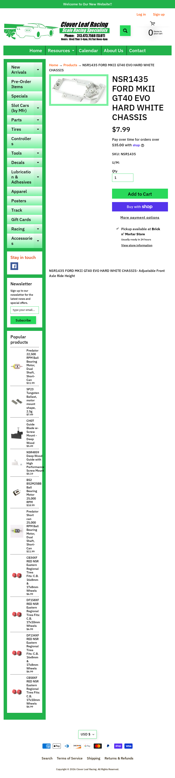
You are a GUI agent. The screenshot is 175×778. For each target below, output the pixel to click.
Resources (61, 51)
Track (16, 210)
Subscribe (23, 320)
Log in (141, 14)
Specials (19, 96)
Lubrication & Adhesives (26, 177)
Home (35, 50)
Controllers (21, 141)
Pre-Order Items (21, 84)
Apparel (19, 191)
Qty (114, 171)
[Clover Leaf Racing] (60, 30)
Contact (137, 50)
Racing (26, 230)
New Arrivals (26, 70)
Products (70, 65)
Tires (26, 130)
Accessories (26, 241)
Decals (26, 163)
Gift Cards (21, 219)
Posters (18, 201)
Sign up (159, 14)
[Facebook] (14, 266)
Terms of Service (70, 758)
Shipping (93, 758)
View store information (136, 245)
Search (47, 758)
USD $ (85, 734)
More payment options (139, 217)
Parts (26, 121)
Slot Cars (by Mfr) (26, 108)
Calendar (88, 50)
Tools (26, 154)
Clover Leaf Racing (86, 769)
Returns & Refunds (119, 758)
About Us (113, 50)
